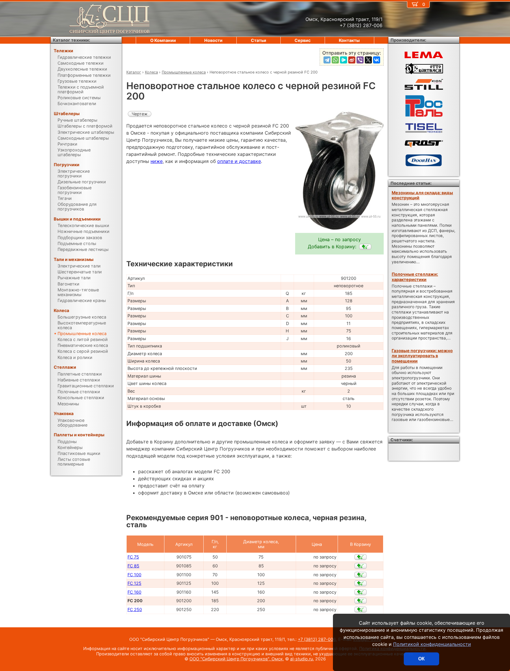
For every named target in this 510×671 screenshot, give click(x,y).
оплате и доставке (239, 161)
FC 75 (133, 556)
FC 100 (134, 574)
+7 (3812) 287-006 (317, 639)
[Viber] (360, 59)
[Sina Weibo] (351, 59)
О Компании (163, 40)
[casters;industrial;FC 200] (365, 247)
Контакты (349, 40)
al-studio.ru (301, 658)
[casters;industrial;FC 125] (360, 583)
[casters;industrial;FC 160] (360, 592)
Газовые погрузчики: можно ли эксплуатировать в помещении (422, 355)
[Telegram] (327, 59)
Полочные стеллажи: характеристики (415, 277)
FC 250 (135, 609)
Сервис (302, 40)
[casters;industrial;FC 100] (360, 575)
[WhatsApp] (335, 59)
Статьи (258, 40)
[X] (368, 59)
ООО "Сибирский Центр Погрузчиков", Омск (236, 658)
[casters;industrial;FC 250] (360, 610)
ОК (421, 658)
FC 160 (134, 592)
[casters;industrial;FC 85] (360, 566)
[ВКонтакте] (376, 59)
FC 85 (133, 565)
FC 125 (134, 583)
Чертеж (140, 113)
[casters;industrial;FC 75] (360, 557)
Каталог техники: (71, 40)
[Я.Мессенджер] (343, 59)
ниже (157, 161)
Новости (213, 40)
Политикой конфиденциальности (432, 644)
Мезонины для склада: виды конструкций (422, 195)
